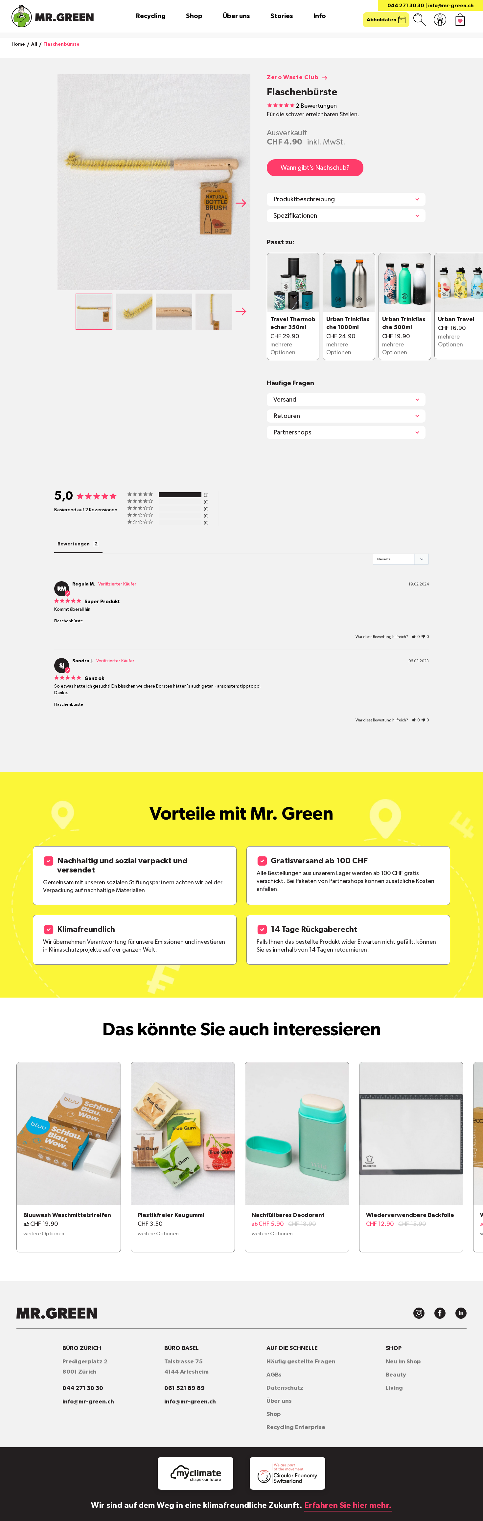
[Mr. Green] (53, 16)
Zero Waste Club (292, 77)
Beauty (396, 1375)
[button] (243, 203)
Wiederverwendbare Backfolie (410, 1215)
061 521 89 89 (184, 1388)
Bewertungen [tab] (74, 544)
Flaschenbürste (68, 621)
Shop (194, 16)
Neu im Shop (403, 1362)
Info (319, 16)
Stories (281, 16)
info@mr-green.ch (450, 5)
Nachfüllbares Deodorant (288, 1215)
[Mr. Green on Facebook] (440, 1313)
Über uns (236, 16)
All (34, 44)
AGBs (274, 1375)
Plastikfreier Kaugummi (171, 1215)
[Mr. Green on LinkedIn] (461, 1313)
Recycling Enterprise (295, 1427)
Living (394, 1388)
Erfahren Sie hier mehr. (348, 1506)
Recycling (151, 16)
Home (18, 44)
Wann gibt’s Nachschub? (315, 168)
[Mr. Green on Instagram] (419, 1313)
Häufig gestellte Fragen (300, 1362)
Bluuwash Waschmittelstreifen (67, 1215)
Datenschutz (284, 1388)
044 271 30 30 (405, 5)
